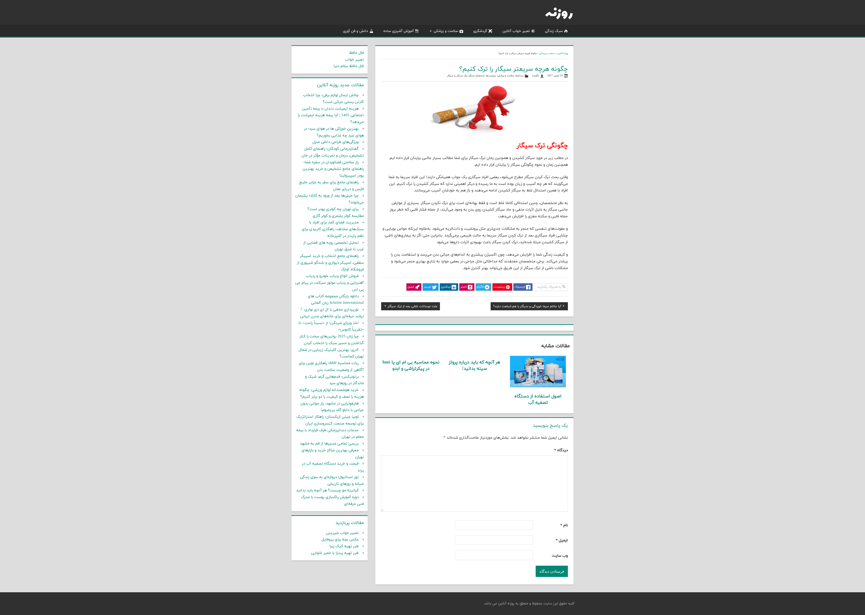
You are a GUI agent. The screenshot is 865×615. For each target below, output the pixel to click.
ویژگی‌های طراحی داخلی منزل (335, 142)
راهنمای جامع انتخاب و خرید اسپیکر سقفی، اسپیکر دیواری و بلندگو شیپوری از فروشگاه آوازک (330, 262)
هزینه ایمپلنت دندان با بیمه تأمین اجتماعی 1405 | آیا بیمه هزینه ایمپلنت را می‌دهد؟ (331, 115)
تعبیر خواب (354, 59)
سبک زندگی (554, 31)
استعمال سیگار (477, 75)
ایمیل (562, 540)
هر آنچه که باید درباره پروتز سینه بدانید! (474, 365)
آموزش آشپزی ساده (398, 31)
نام (564, 525)
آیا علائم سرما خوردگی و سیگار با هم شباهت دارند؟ (527, 307)
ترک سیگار (462, 75)
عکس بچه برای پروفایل (340, 539)
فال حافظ (356, 53)
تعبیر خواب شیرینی (342, 533)
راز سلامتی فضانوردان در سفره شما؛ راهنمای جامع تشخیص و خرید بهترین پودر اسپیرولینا (333, 169)
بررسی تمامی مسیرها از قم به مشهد (329, 443)
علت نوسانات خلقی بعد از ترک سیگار (412, 307)
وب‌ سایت (560, 555)
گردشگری (480, 31)
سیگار (450, 75)
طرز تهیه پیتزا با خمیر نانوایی (335, 553)
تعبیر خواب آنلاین (516, 31)
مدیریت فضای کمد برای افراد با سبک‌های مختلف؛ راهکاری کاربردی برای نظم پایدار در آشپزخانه (333, 229)
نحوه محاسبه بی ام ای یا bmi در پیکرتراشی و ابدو (410, 365)
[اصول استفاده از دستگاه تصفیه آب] (538, 386)
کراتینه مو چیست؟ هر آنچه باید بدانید (327, 490)
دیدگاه (561, 450)
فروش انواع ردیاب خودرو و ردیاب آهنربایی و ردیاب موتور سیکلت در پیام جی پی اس (329, 282)
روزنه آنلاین (562, 53)
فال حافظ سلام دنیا (349, 66)
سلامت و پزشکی (446, 31)
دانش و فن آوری (355, 31)
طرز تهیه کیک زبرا (344, 546)
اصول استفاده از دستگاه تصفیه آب (538, 399)
